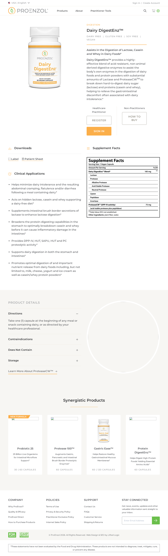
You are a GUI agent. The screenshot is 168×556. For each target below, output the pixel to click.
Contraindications (20, 339)
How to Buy (134, 118)
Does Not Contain (20, 349)
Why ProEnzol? (16, 506)
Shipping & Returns (93, 522)
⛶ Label (13, 159)
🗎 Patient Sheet (32, 159)
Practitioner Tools (101, 10)
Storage (13, 360)
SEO (102, 535)
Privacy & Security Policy (58, 511)
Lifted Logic (113, 535)
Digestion (93, 24)
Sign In (136, 3)
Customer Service (93, 517)
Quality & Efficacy (16, 511)
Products (62, 10)
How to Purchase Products (21, 522)
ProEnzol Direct (16, 517)
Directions (15, 313)
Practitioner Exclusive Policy (60, 517)
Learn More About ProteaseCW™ (31, 371)
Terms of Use (52, 506)
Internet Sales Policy (56, 522)
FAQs (86, 511)
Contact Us (89, 506)
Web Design (92, 535)
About (79, 10)
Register (99, 120)
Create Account (151, 3)
